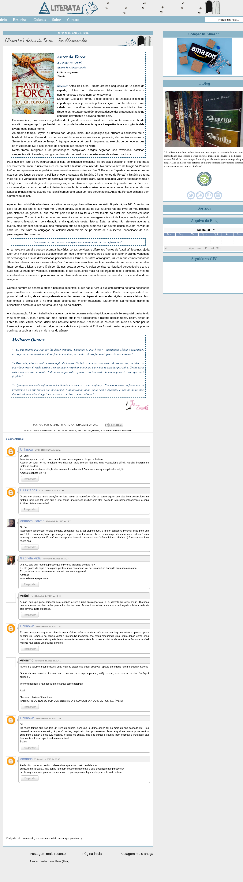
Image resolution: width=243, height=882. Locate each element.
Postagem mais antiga (136, 854)
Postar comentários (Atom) (54, 861)
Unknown (27, 449)
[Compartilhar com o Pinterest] (121, 425)
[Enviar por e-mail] (107, 425)
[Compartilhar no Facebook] (117, 425)
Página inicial (92, 854)
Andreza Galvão (32, 521)
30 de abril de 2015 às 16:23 (56, 559)
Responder (30, 479)
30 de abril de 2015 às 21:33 (48, 626)
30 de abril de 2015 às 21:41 (48, 661)
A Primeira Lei (48, 430)
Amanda (26, 759)
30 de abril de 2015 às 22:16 (48, 718)
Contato (73, 19)
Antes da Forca (67, 430)
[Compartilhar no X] (114, 425)
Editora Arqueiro (67, 72)
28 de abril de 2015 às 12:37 (48, 450)
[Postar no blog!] (110, 425)
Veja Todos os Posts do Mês (205, 248)
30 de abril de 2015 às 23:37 (47, 759)
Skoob (61, 76)
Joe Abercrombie (111, 430)
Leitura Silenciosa (42, 697)
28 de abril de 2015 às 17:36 (51, 490)
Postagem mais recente (48, 854)
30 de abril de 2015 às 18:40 (48, 596)
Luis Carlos (28, 490)
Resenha (127, 430)
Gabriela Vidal (30, 558)
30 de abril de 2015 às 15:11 (58, 521)
